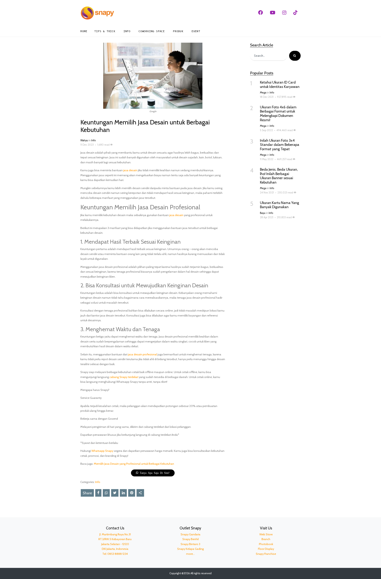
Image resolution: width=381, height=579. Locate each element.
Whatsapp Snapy (102, 451)
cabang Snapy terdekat (124, 377)
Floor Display (266, 549)
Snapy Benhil (190, 539)
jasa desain (130, 170)
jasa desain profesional (142, 354)
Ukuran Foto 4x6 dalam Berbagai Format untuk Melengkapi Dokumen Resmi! (278, 113)
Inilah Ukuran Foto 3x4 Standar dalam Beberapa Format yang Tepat (279, 144)
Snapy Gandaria (190, 534)
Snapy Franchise (266, 554)
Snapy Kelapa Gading (190, 549)
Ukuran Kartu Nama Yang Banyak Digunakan (279, 205)
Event (195, 31)
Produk (178, 31)
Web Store (266, 534)
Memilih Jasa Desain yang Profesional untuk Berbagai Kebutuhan (134, 464)
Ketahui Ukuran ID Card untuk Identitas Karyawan (279, 84)
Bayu (262, 213)
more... (190, 554)
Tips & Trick (104, 31)
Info (126, 31)
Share (87, 493)
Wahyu (84, 140)
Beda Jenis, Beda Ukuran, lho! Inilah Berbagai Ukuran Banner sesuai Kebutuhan (279, 176)
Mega (263, 92)
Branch (266, 539)
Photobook (266, 544)
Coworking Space (152, 31)
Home (83, 31)
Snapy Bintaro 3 (190, 544)
